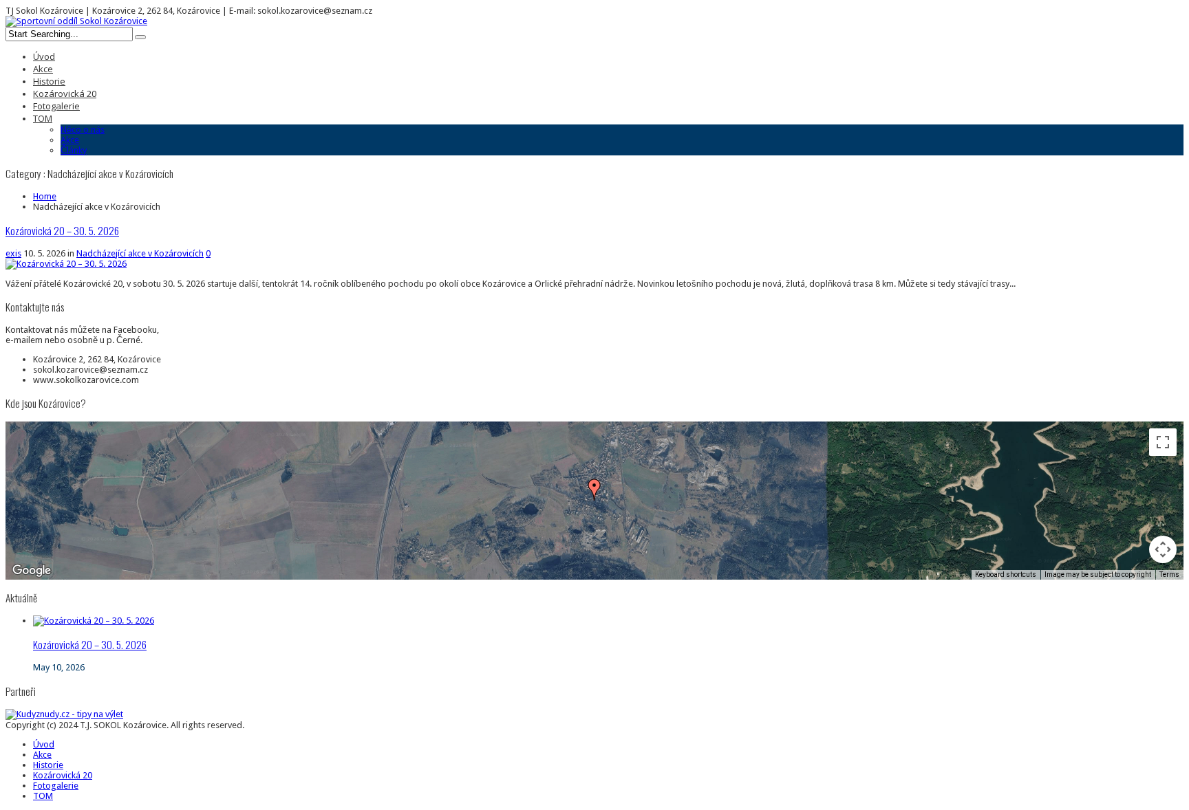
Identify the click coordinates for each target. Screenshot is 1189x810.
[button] (594, 490)
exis (13, 253)
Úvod (44, 56)
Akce (43, 69)
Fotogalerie (56, 106)
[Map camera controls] (1163, 549)
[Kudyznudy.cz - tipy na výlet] (64, 714)
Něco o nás (83, 129)
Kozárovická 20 (64, 93)
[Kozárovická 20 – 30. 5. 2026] (93, 620)
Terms (1169, 574)
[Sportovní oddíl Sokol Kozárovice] (76, 21)
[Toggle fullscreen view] (1163, 442)
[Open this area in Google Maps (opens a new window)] (31, 571)
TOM (42, 118)
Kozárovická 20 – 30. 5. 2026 (62, 230)
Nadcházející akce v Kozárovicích (140, 253)
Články (74, 150)
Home (44, 196)
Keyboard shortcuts (1005, 574)
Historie (49, 81)
